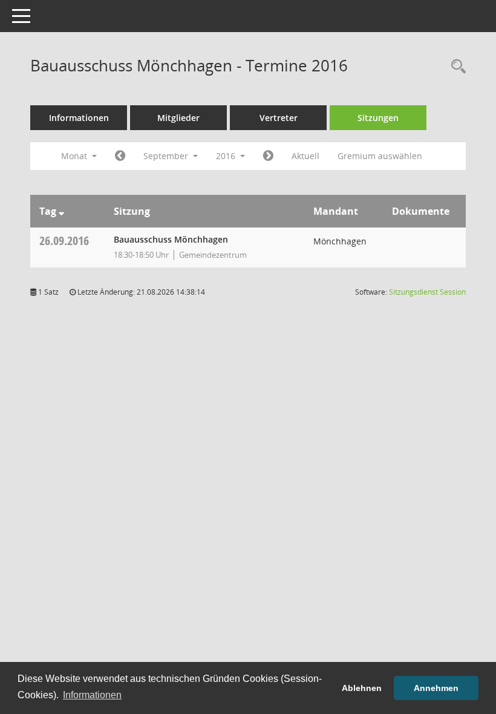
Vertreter (278, 117)
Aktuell (305, 156)
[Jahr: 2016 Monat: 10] (268, 156)
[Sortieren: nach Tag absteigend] (61, 211)
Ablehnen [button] (362, 688)
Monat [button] (75, 156)
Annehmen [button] (436, 688)
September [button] (167, 156)
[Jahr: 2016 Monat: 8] (120, 156)
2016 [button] (227, 156)
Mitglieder (178, 117)
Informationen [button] (92, 695)
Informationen (79, 117)
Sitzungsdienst (427, 292)
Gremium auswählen (380, 156)
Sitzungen (378, 117)
